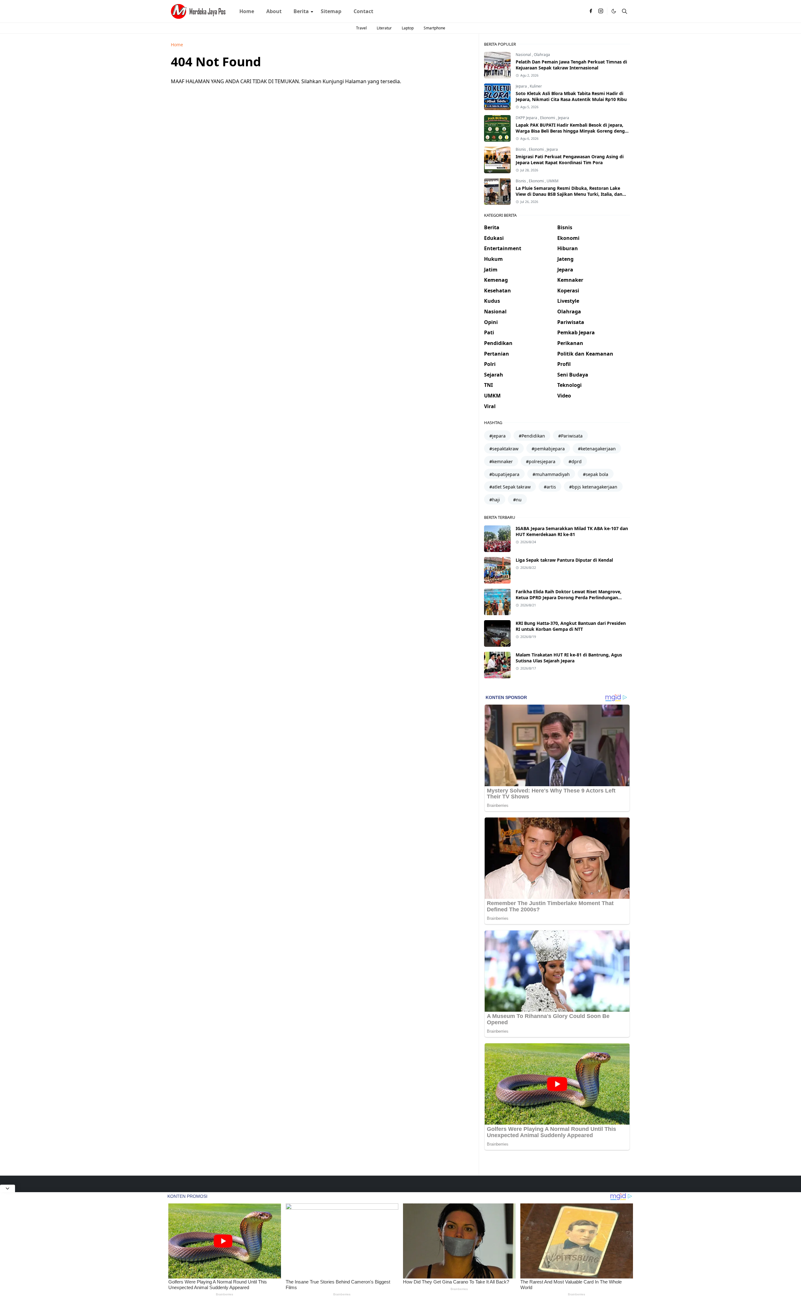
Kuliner (536, 86)
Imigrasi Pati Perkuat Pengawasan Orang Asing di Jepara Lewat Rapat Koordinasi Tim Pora (570, 159)
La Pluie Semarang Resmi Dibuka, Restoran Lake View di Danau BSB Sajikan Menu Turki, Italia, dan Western (569, 194)
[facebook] (591, 11)
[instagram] (601, 11)
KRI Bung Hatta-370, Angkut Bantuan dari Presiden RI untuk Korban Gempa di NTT (571, 626)
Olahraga (542, 54)
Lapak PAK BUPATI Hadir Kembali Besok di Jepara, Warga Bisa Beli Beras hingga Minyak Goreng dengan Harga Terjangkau (573, 131)
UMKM (553, 181)
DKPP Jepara (527, 117)
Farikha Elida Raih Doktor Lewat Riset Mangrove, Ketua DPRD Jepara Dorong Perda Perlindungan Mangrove (568, 597)
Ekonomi (548, 117)
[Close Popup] (7, 1188)
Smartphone (434, 28)
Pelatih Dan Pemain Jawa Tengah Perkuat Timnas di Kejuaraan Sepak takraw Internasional (571, 65)
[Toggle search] (624, 11)
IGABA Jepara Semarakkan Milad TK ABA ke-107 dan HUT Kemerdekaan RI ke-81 (572, 531)
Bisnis (521, 149)
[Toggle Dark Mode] (614, 11)
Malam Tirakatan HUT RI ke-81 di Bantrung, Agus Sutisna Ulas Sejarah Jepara (569, 658)
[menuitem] (246, 11)
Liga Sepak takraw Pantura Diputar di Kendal (564, 560)
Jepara (522, 86)
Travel (361, 28)
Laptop (408, 28)
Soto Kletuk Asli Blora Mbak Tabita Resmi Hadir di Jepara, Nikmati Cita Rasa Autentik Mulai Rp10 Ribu (571, 96)
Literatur (384, 28)
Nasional (524, 54)
